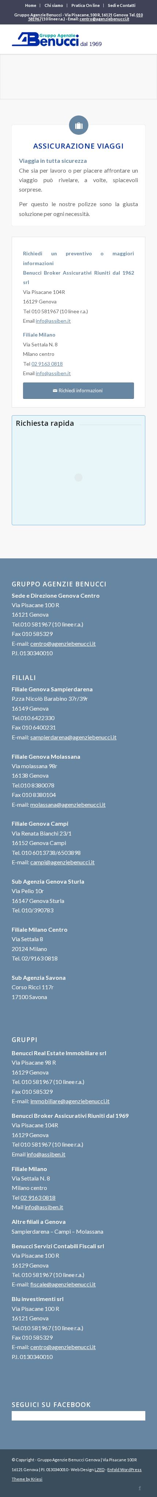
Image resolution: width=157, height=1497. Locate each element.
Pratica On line (86, 5)
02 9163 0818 (47, 364)
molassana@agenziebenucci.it (68, 804)
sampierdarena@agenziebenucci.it (73, 737)
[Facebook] (139, 1487)
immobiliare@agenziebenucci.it (70, 1100)
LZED (99, 1469)
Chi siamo (54, 5)
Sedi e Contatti (121, 5)
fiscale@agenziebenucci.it (63, 1284)
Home (30, 5)
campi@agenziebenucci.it (62, 861)
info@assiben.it (53, 321)
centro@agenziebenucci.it (104, 18)
